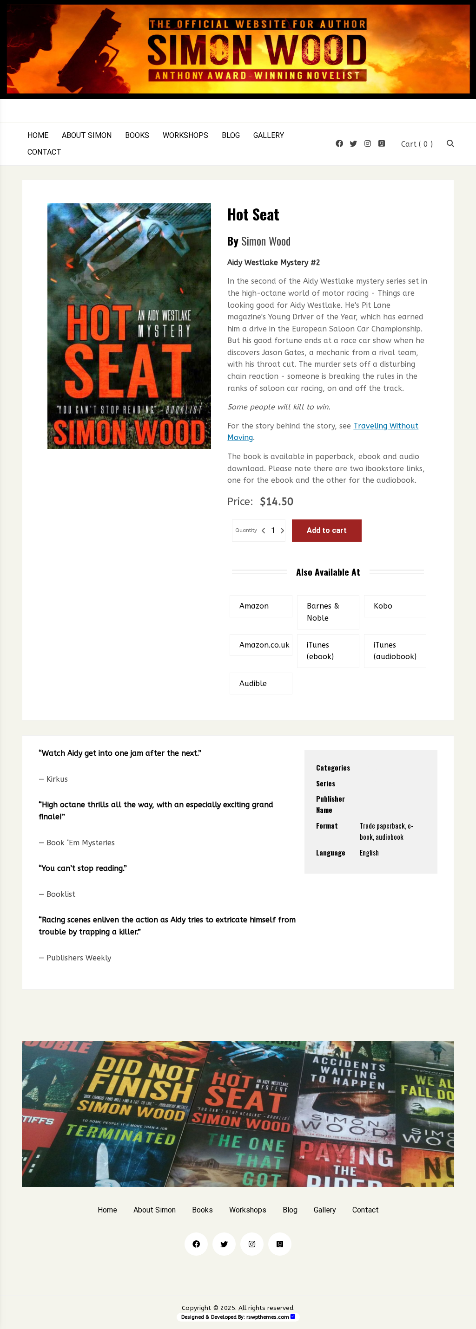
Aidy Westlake (381, 783)
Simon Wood (266, 240)
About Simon (87, 135)
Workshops (185, 135)
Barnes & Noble (323, 612)
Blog (231, 135)
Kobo (383, 606)
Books (137, 135)
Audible (253, 683)
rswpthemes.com (267, 1317)
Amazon (254, 606)
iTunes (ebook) (320, 651)
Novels (369, 767)
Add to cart (327, 530)
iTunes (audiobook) (395, 651)
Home (37, 135)
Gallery (268, 135)
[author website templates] (293, 1316)
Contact (44, 152)
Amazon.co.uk (264, 645)
